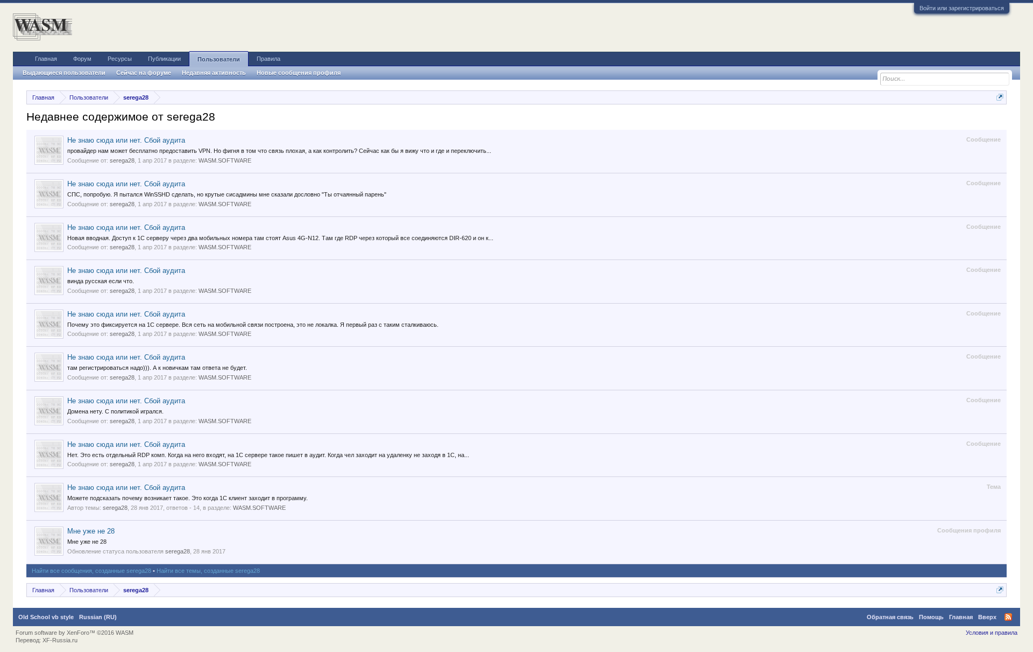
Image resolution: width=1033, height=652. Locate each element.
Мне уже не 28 (91, 531)
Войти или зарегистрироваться (961, 8)
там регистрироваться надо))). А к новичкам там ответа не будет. (157, 367)
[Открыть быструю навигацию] (999, 97)
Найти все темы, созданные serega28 (208, 570)
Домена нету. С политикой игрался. (115, 411)
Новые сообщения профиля (299, 72)
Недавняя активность (214, 72)
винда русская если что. (100, 281)
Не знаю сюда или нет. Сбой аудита (126, 140)
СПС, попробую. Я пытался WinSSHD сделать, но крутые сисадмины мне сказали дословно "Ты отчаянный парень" (226, 194)
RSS (1008, 617)
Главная (46, 58)
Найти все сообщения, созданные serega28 (91, 570)
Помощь (931, 617)
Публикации (164, 58)
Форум (82, 58)
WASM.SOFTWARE (225, 160)
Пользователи (218, 59)
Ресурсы (120, 58)
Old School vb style (46, 617)
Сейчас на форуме (143, 72)
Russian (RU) (98, 617)
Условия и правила (991, 632)
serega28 (122, 160)
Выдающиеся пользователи (64, 72)
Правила (268, 58)
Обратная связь (890, 617)
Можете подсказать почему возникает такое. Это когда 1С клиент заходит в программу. (187, 498)
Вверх (987, 617)
